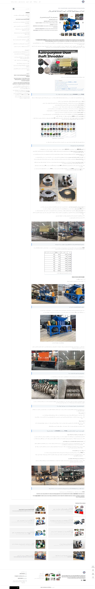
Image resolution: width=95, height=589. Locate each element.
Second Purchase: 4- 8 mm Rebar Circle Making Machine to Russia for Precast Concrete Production (21, 79)
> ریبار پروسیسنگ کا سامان (39, 578)
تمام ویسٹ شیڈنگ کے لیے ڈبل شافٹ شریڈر (21, 51)
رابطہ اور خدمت (14, 1)
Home (59, 8)
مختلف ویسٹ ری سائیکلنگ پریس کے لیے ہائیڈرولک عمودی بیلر (21, 57)
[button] (78, 34)
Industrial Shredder (64, 8)
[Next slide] (83, 22)
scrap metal (37, 495)
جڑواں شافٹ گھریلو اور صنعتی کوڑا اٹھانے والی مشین (22, 29)
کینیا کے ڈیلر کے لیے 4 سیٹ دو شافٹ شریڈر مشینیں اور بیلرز (22, 97)
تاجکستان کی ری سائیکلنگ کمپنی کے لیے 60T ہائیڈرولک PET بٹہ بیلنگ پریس (21, 94)
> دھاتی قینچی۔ (41, 576)
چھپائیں (57, 80)
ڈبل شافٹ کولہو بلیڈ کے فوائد (23, 36)
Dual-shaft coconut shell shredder (22, 19)
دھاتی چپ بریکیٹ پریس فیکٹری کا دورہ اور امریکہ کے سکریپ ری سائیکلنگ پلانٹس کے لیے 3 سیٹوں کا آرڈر (21, 87)
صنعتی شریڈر (27, 14)
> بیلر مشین (42, 573)
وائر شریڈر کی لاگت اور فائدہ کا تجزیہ (21, 46)
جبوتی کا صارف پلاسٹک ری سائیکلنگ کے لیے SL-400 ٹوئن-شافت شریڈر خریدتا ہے (21, 91)
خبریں (27, 1)
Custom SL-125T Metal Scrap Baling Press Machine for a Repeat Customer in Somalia (21, 83)
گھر (39, 1)
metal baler (75, 493)
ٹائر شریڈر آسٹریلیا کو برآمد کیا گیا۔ (21, 43)
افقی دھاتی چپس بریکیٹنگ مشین (23, 63)
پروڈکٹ (35, 1)
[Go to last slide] (60, 22)
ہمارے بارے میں (22, 1)
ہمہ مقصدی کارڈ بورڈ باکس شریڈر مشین (21, 26)
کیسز (31, 1)
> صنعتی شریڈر (41, 575)
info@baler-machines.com (19, 576)
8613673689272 (22, 573)
